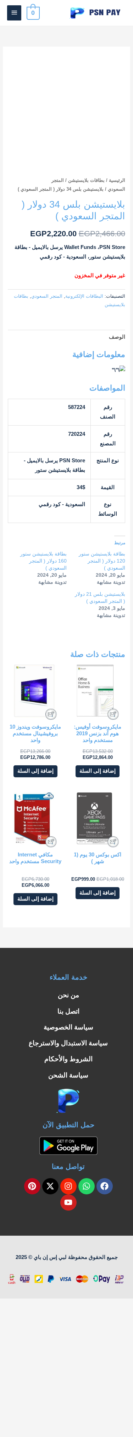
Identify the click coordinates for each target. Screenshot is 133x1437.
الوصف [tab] (117, 337)
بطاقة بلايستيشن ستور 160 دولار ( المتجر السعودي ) (43, 561)
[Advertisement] (66, 1367)
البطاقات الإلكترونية (84, 296)
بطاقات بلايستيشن (86, 180)
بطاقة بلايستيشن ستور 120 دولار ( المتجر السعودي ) (102, 561)
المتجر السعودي (46, 296)
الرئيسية (117, 180)
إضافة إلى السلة (97, 771)
